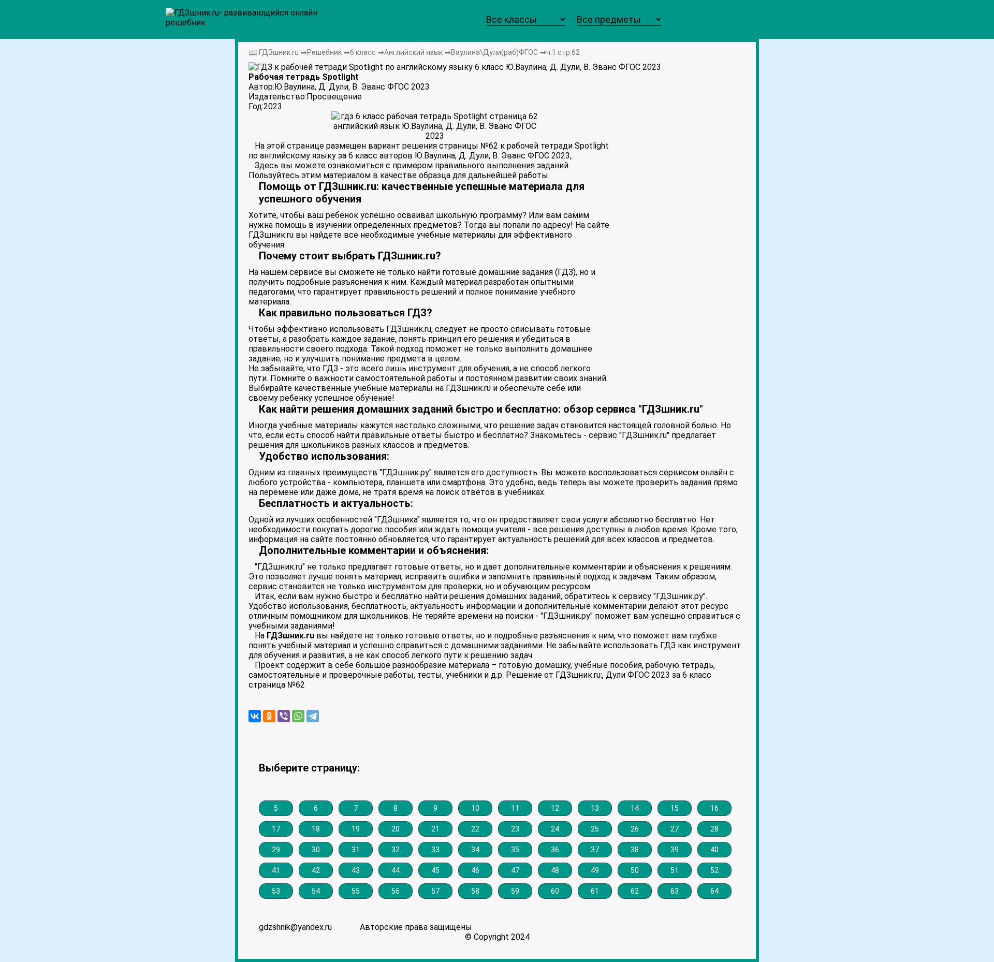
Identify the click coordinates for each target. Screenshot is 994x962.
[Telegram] (312, 716)
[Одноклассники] (269, 716)
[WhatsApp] (298, 716)
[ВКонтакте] (254, 716)
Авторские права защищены (416, 927)
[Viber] (283, 716)
